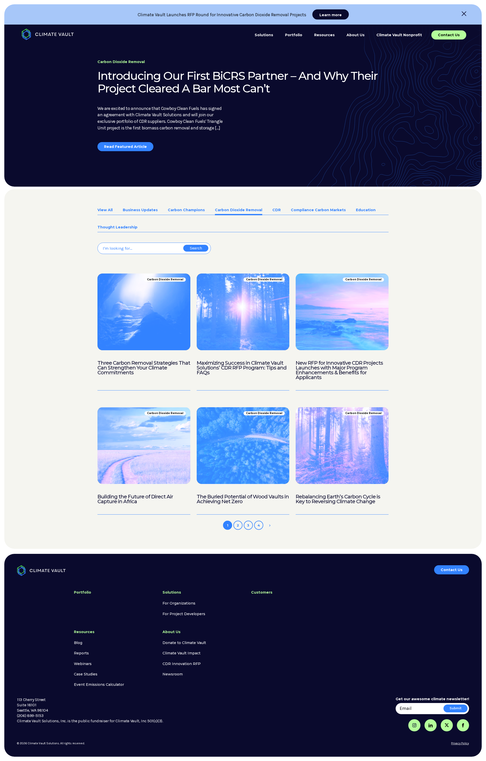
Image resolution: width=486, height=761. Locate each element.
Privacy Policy (460, 743)
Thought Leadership (117, 227)
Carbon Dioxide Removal (238, 210)
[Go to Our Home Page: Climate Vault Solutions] (47, 34)
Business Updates (140, 210)
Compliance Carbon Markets (318, 210)
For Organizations (179, 603)
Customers (261, 592)
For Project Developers (184, 614)
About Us (355, 35)
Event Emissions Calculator (99, 684)
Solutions (264, 35)
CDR (276, 210)
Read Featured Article (125, 146)
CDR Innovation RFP (182, 663)
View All (105, 210)
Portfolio (293, 35)
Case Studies (85, 674)
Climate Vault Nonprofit (399, 35)
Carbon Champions (186, 210)
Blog (78, 642)
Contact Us (449, 35)
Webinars (83, 663)
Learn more (330, 15)
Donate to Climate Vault (184, 642)
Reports (81, 653)
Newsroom (173, 674)
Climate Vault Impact (181, 653)
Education (366, 210)
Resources (324, 35)
